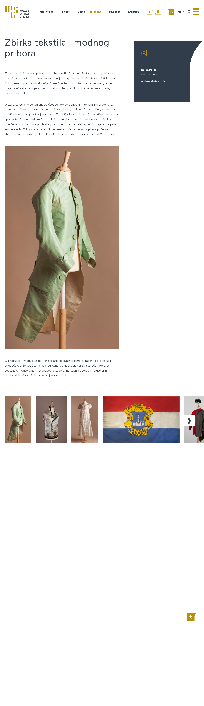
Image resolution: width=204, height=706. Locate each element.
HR (179, 11)
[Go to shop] (171, 12)
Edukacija (114, 11)
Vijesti (81, 11)
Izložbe (65, 11)
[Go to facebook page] (150, 12)
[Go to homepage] (17, 11)
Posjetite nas (45, 11)
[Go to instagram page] (157, 12)
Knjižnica (133, 11)
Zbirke (97, 11)
